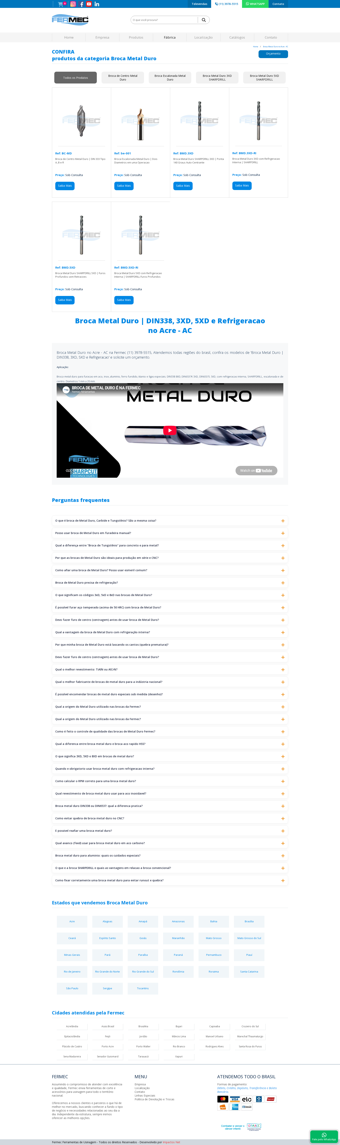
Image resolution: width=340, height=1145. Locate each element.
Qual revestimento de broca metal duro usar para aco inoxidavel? (100, 793)
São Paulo (72, 988)
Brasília (249, 921)
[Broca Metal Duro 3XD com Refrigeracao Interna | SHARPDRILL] (258, 144)
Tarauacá (143, 1056)
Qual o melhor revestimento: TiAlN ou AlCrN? (86, 669)
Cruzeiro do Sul (250, 1026)
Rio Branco (179, 1046)
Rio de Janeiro (72, 971)
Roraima (214, 971)
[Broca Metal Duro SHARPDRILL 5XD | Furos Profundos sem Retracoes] (81, 258)
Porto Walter (143, 1046)
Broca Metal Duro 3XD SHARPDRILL (217, 77)
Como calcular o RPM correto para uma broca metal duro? (95, 781)
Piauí (249, 955)
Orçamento (273, 53)
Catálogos (237, 37)
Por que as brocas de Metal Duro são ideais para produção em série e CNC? (107, 558)
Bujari (179, 1026)
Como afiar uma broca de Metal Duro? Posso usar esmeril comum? (101, 570)
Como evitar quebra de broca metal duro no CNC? (89, 818)
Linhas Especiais (145, 1095)
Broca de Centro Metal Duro (122, 77)
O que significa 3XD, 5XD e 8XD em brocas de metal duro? (94, 756)
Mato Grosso (214, 938)
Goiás (143, 938)
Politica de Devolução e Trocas (154, 1099)
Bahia (213, 921)
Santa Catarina (249, 971)
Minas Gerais (72, 955)
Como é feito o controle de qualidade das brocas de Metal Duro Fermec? (105, 731)
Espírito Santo (107, 938)
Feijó (107, 1036)
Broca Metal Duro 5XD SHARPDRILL (264, 77)
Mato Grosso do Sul (249, 938)
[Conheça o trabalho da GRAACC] (237, 1126)
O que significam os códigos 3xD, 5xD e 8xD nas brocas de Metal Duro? (103, 595)
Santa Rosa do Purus (250, 1046)
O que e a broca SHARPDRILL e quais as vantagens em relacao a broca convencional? (113, 868)
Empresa (102, 37)
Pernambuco (214, 955)
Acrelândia (72, 1026)
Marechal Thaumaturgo (250, 1036)
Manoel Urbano (214, 1036)
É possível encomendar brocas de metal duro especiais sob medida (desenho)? (109, 694)
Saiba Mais (65, 185)
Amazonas (178, 921)
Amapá (143, 921)
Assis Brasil (108, 1026)
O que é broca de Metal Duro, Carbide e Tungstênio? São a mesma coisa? (105, 520)
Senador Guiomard (107, 1056)
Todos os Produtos (75, 78)
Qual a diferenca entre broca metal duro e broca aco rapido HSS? (100, 744)
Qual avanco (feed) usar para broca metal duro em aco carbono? (100, 843)
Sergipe (107, 988)
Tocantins (143, 988)
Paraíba (143, 955)
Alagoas (107, 921)
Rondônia (178, 971)
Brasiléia (143, 1026)
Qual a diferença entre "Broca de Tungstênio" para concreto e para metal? (107, 545)
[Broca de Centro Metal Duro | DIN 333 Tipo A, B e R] (81, 144)
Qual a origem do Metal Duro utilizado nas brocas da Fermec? (98, 706)
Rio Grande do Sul (143, 971)
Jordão (143, 1036)
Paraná (178, 955)
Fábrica (170, 37)
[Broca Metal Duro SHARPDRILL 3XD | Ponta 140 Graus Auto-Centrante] (199, 144)
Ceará (72, 938)
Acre (72, 921)
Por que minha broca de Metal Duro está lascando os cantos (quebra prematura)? (111, 644)
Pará (107, 955)
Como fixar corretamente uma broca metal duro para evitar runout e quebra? (109, 880)
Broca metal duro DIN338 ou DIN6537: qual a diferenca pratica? (99, 806)
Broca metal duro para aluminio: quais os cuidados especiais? (97, 855)
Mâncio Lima (179, 1036)
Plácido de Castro (72, 1046)
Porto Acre (108, 1046)
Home (69, 37)
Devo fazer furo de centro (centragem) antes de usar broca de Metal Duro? (107, 620)
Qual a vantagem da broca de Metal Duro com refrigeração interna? (102, 632)
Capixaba (214, 1026)
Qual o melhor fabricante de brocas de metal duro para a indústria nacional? (108, 682)
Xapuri (179, 1056)
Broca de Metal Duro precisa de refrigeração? (86, 582)
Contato (278, 4)
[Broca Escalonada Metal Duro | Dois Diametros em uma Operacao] (140, 144)
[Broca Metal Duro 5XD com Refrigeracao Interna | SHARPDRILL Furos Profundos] (140, 258)
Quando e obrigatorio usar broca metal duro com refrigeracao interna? (104, 768)
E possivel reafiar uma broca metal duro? (83, 831)
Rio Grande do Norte (107, 971)
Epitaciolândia (72, 1036)
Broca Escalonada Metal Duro (170, 77)
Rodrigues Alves (215, 1046)
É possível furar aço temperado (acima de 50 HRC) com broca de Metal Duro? (108, 607)
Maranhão (178, 938)
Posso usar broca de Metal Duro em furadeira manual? (93, 533)
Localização (203, 37)
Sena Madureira (72, 1056)
